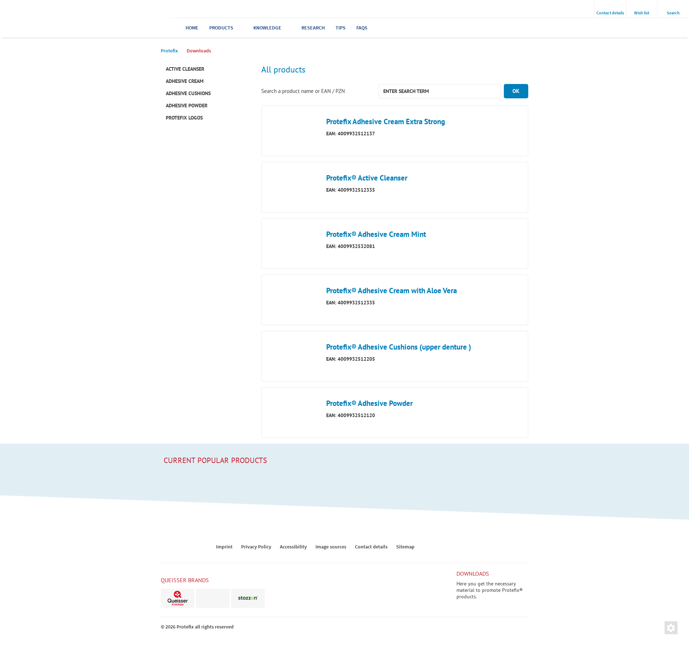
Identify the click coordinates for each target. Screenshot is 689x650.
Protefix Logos (184, 117)
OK (515, 91)
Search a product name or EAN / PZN (303, 91)
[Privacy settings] (671, 627)
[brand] (177, 598)
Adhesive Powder (186, 105)
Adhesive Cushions (188, 93)
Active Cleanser (185, 69)
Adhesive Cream (184, 81)
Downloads (472, 573)
